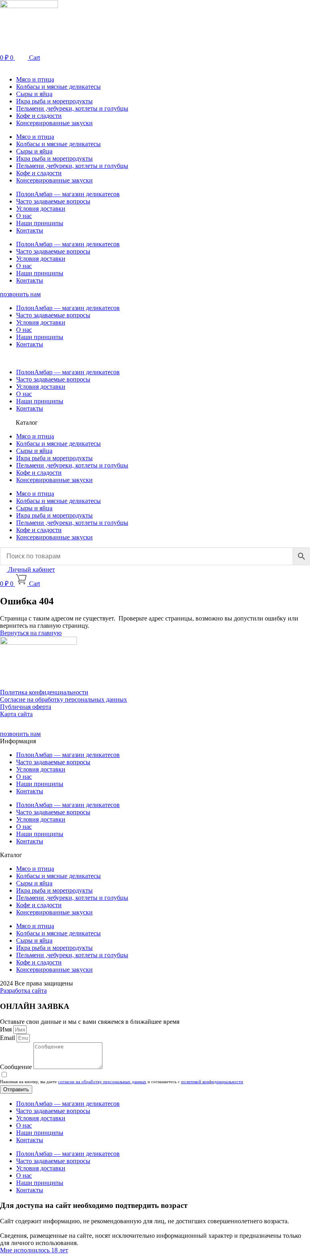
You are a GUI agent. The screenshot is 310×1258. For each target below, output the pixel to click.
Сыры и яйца (34, 93)
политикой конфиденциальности (212, 1081)
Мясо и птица (35, 79)
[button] (155, 65)
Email (8, 1037)
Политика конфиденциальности (44, 692)
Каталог (27, 422)
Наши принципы (39, 223)
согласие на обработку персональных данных (102, 1081)
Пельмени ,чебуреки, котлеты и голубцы (72, 108)
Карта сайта (16, 714)
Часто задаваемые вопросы (53, 201)
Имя (6, 1029)
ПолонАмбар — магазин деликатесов (68, 194)
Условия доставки (40, 208)
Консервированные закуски (54, 123)
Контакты (29, 230)
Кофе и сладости (39, 115)
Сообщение (16, 1066)
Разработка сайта (23, 990)
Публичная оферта (25, 706)
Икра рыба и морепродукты (54, 101)
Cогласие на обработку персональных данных (63, 699)
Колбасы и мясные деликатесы (58, 86)
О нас (24, 215)
